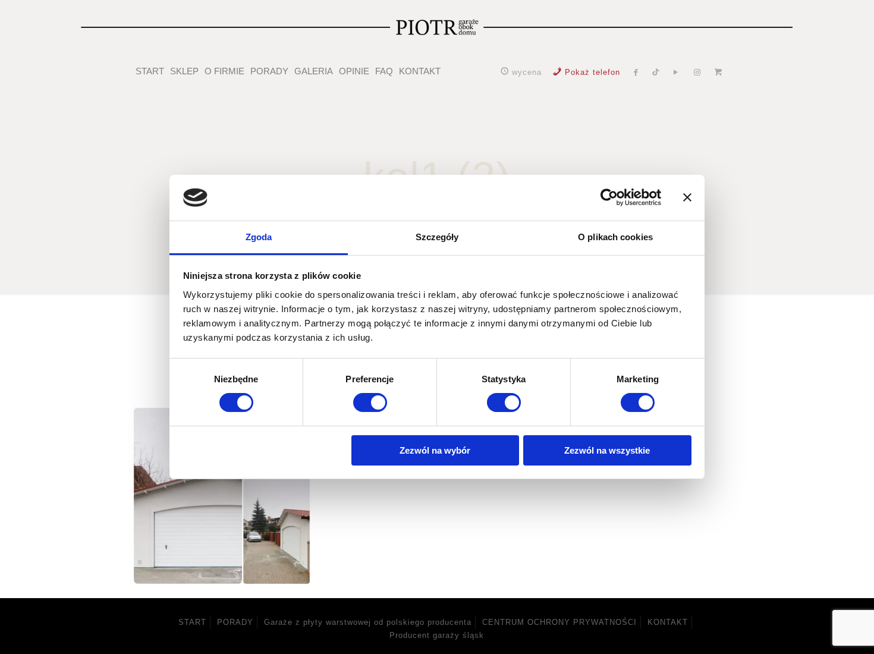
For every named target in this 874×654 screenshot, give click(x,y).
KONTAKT (667, 622)
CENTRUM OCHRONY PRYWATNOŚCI (559, 622)
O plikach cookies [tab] (615, 237)
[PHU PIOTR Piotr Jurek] (437, 27)
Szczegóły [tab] (437, 237)
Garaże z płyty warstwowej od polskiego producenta (367, 622)
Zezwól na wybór (435, 450)
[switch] (370, 402)
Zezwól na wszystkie (607, 450)
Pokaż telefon (592, 72)
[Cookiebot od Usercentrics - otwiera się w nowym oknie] (609, 197)
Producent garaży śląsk (436, 635)
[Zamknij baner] (687, 197)
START (192, 622)
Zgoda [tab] (259, 237)
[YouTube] (675, 72)
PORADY (235, 622)
